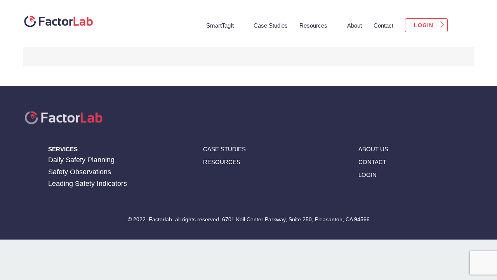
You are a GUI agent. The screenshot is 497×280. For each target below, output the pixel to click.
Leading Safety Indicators (87, 183)
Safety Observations (79, 172)
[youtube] (405, 195)
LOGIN (367, 175)
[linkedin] (375, 195)
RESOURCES (221, 162)
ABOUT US (373, 149)
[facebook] (360, 195)
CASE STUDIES (224, 149)
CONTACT (372, 162)
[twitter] (390, 195)
